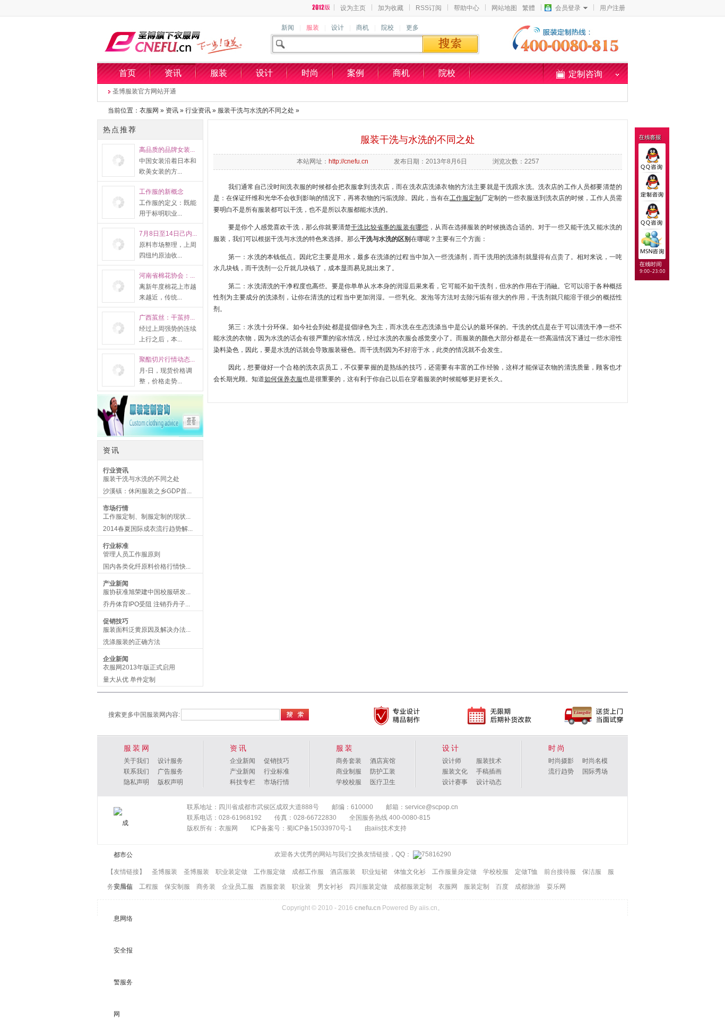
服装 (312, 27)
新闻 (287, 27)
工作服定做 (270, 872)
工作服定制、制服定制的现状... (147, 516)
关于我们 (136, 761)
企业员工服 (238, 886)
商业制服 (348, 771)
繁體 (528, 8)
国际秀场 (595, 771)
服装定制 (476, 886)
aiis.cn (428, 908)
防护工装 (382, 771)
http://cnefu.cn (348, 161)
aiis (376, 828)
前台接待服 (560, 872)
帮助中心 (466, 8)
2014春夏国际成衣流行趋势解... (148, 529)
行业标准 (115, 546)
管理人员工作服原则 (131, 554)
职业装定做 (231, 872)
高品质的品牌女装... (167, 149)
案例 (355, 73)
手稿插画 (489, 771)
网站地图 (504, 8)
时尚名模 (595, 761)
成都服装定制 (413, 886)
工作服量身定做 (454, 872)
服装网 (137, 748)
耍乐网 (556, 886)
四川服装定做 (368, 886)
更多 (412, 27)
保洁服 (591, 872)
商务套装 (348, 761)
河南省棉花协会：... (167, 275)
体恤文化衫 (410, 872)
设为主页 (353, 8)
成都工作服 (308, 872)
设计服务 (170, 761)
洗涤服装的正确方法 (131, 642)
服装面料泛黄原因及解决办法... (147, 629)
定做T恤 (526, 872)
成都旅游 (527, 886)
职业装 (301, 886)
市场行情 (115, 508)
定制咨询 (585, 74)
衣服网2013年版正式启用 (139, 667)
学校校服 (348, 782)
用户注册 (612, 8)
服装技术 (489, 761)
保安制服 (177, 886)
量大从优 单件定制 (129, 679)
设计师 (451, 761)
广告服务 (170, 771)
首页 (127, 73)
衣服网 (149, 110)
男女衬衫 (330, 886)
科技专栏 (242, 782)
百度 (502, 886)
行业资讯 (198, 110)
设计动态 (489, 782)
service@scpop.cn (431, 807)
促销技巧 (115, 621)
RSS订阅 (429, 8)
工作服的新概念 (161, 191)
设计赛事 (455, 782)
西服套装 (273, 886)
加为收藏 (390, 8)
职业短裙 (374, 872)
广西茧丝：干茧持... (167, 317)
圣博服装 (164, 872)
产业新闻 (115, 583)
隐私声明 (136, 782)
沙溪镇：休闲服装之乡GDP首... (147, 491)
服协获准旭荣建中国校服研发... (147, 592)
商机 (362, 27)
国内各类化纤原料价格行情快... (147, 566)
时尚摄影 (561, 761)
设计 (337, 27)
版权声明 (170, 782)
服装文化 (455, 771)
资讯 (173, 73)
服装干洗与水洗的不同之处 (256, 110)
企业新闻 (115, 659)
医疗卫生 (382, 782)
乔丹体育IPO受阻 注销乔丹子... (146, 604)
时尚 (309, 73)
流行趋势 (561, 771)
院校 (387, 27)
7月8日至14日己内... (168, 233)
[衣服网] (321, 7)
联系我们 (136, 771)
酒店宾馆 (382, 761)
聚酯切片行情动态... (167, 359)
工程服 (148, 886)
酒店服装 (343, 872)
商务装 (205, 886)
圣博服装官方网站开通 (144, 91)
